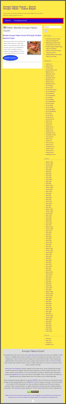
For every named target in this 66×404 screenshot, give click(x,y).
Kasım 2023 (49, 223)
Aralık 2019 (49, 307)
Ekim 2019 (48, 311)
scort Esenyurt (49, 136)
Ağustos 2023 (49, 227)
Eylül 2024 (48, 207)
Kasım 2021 (49, 266)
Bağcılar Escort (50, 72)
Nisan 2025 (48, 193)
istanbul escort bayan (28, 397)
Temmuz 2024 (49, 211)
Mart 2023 (48, 234)
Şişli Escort (49, 140)
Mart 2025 (48, 195)
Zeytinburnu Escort (50, 154)
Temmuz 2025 (49, 187)
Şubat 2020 (49, 303)
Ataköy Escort (49, 66)
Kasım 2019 (49, 309)
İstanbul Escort (49, 131)
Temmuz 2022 (49, 250)
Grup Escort (49, 125)
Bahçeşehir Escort (50, 74)
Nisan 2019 (48, 321)
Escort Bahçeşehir (50, 91)
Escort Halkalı (49, 105)
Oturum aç (48, 338)
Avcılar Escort (49, 68)
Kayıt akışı (48, 340)
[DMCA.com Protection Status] (33, 391)
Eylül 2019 (48, 313)
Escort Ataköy (49, 85)
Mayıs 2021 (49, 276)
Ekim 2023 (48, 225)
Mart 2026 (48, 171)
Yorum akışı (49, 342)
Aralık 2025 (49, 177)
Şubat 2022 (49, 260)
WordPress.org (49, 344)
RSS (49, 384)
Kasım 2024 (49, 203)
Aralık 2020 (49, 285)
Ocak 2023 (48, 238)
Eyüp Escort (49, 121)
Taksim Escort (49, 144)
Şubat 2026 (49, 173)
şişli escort (15, 395)
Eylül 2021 (48, 270)
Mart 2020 (48, 301)
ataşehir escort (38, 397)
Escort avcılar (49, 87)
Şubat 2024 (49, 219)
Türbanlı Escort (50, 152)
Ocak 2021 (48, 284)
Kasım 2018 (49, 331)
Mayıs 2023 (49, 230)
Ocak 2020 (48, 305)
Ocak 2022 (48, 262)
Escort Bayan (49, 97)
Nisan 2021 (48, 278)
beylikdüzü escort (16, 374)
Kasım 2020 (49, 287)
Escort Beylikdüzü (50, 101)
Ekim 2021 (48, 268)
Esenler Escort (49, 117)
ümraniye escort (54, 397)
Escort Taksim (49, 115)
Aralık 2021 (49, 264)
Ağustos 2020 (49, 291)
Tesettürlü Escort (50, 146)
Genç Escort (49, 123)
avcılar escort (54, 361)
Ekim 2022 (48, 244)
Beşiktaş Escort (50, 79)
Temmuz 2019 (49, 315)
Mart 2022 (48, 258)
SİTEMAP (34, 380)
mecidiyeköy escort (39, 395)
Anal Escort (49, 64)
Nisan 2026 (48, 170)
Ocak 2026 (48, 175)
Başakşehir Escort (50, 77)
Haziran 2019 (49, 317)
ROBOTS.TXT (31, 382)
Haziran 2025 (49, 189)
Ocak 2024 (48, 221)
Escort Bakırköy (50, 93)
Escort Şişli (49, 113)
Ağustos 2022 (49, 248)
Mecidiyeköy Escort (51, 134)
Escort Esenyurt (50, 103)
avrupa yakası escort (29, 395)
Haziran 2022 (49, 252)
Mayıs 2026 (49, 168)
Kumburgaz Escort (50, 132)
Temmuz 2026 (49, 164)
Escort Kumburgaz (50, 109)
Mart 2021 (48, 280)
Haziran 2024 (49, 213)
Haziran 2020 (49, 295)
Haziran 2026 (49, 166)
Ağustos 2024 (49, 209)
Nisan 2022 (48, 256)
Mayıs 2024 (49, 215)
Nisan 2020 (48, 299)
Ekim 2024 (48, 205)
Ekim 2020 (48, 289)
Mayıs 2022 (49, 254)
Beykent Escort (50, 81)
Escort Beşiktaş (50, 99)
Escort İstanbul (49, 107)
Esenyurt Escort (50, 119)
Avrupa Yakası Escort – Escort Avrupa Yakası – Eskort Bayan (19, 7)
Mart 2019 (48, 323)
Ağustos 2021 (49, 272)
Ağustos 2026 (49, 162)
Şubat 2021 (49, 282)
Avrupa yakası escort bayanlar (12, 368)
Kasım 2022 (49, 242)
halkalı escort (8, 395)
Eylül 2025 (48, 183)
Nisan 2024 (48, 217)
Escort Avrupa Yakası (51, 89)
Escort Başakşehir (50, 95)
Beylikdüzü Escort (50, 83)
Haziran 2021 (49, 274)
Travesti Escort (50, 150)
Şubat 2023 (49, 236)
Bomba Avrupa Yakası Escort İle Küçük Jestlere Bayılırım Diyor (22, 37)
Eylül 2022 (48, 246)
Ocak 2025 (48, 199)
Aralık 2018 (49, 329)
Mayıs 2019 (49, 319)
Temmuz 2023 (49, 228)
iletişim (40, 388)
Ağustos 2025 (49, 185)
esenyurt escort (12, 397)
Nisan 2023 (48, 232)
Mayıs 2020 (49, 297)
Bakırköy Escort (50, 75)
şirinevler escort (49, 395)
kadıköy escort (46, 397)
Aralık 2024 (49, 201)
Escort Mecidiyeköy (51, 111)
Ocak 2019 (48, 327)
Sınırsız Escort (49, 142)
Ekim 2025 (48, 181)
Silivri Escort (49, 138)
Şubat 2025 (49, 197)
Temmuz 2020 (49, 293)
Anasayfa (8, 20)
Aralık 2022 (49, 240)
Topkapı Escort (49, 148)
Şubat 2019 (49, 325)
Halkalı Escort (49, 129)
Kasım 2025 (49, 179)
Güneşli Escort (49, 127)
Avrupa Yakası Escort (51, 70)
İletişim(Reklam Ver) (20, 20)
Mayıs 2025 (49, 191)
